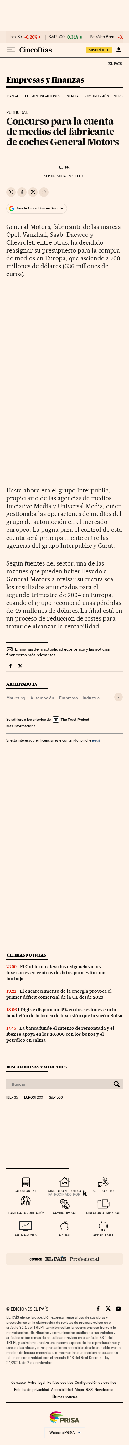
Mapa (79, 1390)
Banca (12, 96)
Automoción (42, 697)
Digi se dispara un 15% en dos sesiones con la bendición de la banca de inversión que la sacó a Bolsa (64, 1013)
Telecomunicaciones (41, 96)
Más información (19, 726)
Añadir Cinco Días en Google (40, 208)
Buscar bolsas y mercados (36, 1067)
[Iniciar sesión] (118, 50)
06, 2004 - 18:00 (64, 176)
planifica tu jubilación (26, 1212)
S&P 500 (57, 37)
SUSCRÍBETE (99, 50)
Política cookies (60, 1382)
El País (115, 63)
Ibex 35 (15, 37)
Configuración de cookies (95, 1382)
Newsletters (104, 1390)
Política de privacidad (31, 1390)
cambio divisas (64, 1212)
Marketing (15, 697)
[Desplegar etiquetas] (118, 697)
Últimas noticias (26, 955)
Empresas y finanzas (45, 80)
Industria (91, 697)
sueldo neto (103, 1190)
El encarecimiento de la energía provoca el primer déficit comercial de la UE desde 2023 (59, 994)
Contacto (18, 1382)
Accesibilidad (62, 1390)
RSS (89, 1390)
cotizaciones (26, 1234)
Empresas (68, 697)
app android (103, 1234)
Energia (72, 96)
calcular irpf (26, 1190)
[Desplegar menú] (10, 50)
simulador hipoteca (64, 1190)
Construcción (96, 96)
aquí (96, 740)
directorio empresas (103, 1212)
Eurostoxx (33, 1098)
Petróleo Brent (103, 37)
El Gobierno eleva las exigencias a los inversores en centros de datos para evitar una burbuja (56, 972)
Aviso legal (36, 1382)
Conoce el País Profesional (64, 1259)
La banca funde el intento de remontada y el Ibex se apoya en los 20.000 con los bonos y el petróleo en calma (60, 1034)
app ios (64, 1234)
